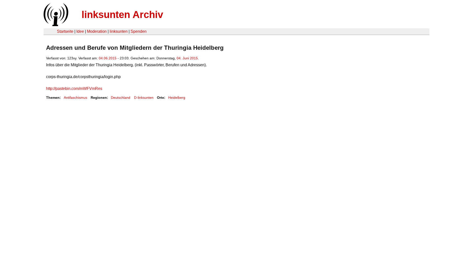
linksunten (119, 31)
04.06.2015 (108, 58)
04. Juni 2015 (187, 58)
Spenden (139, 31)
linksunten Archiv (122, 14)
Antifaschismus (75, 98)
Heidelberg (176, 98)
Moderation (97, 31)
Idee (80, 31)
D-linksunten (143, 98)
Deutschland (120, 98)
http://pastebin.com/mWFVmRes (74, 88)
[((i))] (55, 25)
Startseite (65, 31)
